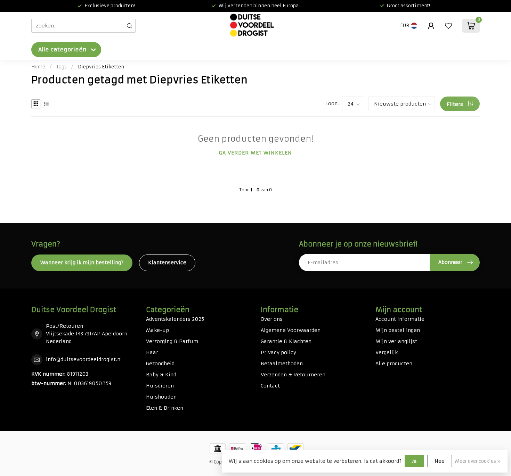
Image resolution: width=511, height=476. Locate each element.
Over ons (272, 319)
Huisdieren (160, 386)
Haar (152, 352)
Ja (414, 461)
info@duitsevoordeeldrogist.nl (84, 359)
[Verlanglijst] (448, 26)
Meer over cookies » (478, 461)
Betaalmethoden (282, 363)
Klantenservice (167, 262)
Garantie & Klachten (286, 341)
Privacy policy (278, 352)
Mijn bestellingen (397, 330)
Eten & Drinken (164, 408)
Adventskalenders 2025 (175, 319)
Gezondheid (160, 363)
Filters (455, 104)
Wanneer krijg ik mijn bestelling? (81, 262)
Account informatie (399, 319)
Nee (440, 461)
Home (38, 67)
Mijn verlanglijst (396, 341)
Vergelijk (386, 352)
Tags (61, 67)
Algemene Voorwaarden (291, 330)
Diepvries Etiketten (101, 67)
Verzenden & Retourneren (293, 374)
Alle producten (393, 363)
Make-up (157, 330)
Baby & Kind (161, 374)
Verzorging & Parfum (172, 341)
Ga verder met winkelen (255, 153)
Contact (270, 386)
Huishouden (161, 397)
